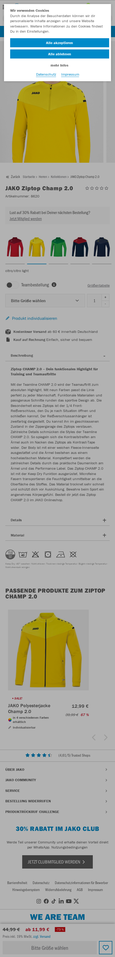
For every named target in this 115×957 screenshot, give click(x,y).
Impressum (70, 74)
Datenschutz (46, 74)
